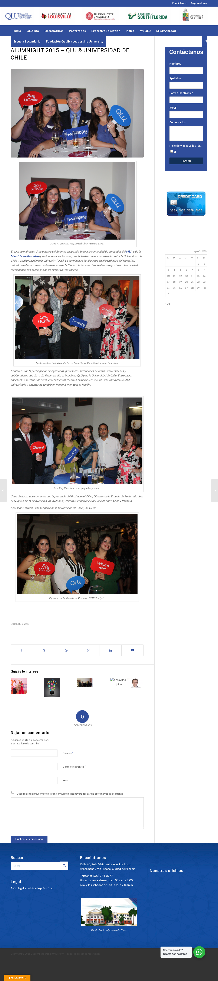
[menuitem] (179, 3)
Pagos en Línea (199, 3)
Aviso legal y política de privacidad (32, 888)
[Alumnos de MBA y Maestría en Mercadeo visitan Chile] (102, 683)
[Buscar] (204, 41)
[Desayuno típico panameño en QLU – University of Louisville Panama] (118, 683)
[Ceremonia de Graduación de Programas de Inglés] (3, 490)
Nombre (68, 753)
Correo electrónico (74, 766)
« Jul (168, 303)
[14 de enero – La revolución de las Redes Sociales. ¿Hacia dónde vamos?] (52, 687)
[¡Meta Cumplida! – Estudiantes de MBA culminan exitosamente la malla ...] (214, 490)
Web (65, 780)
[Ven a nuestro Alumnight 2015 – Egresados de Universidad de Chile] (35, 683)
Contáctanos (179, 3)
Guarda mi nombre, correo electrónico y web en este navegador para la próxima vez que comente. (70, 793)
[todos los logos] (109, 16)
